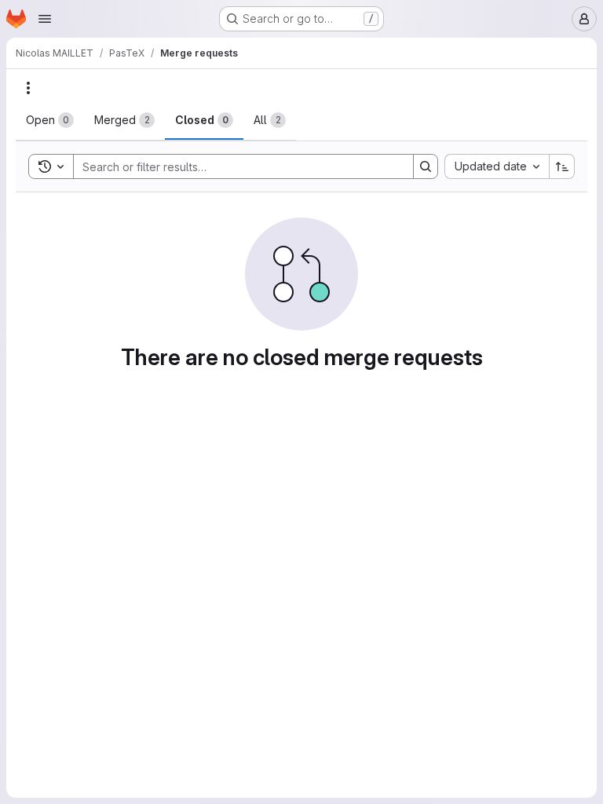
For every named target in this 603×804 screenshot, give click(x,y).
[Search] (425, 166)
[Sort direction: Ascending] (562, 166)
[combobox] (496, 166)
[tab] (50, 120)
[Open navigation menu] (44, 18)
